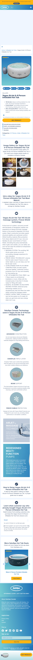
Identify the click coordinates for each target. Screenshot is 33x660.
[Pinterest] (13, 630)
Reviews (6, 130)
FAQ (3, 620)
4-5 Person (13, 133)
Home (3, 50)
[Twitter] (6, 630)
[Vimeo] (17, 630)
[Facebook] (3, 630)
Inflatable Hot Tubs (11, 50)
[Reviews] (2, 129)
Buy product (16, 120)
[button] (30, 7)
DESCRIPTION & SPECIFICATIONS (12, 124)
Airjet (18, 133)
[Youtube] (21, 630)
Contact (4, 622)
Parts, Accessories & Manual (12, 126)
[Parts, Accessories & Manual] (2, 126)
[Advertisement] (16, 27)
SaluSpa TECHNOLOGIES (10, 128)
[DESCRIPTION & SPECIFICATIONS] (2, 124)
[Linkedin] (10, 630)
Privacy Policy (5, 618)
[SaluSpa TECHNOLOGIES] (2, 128)
